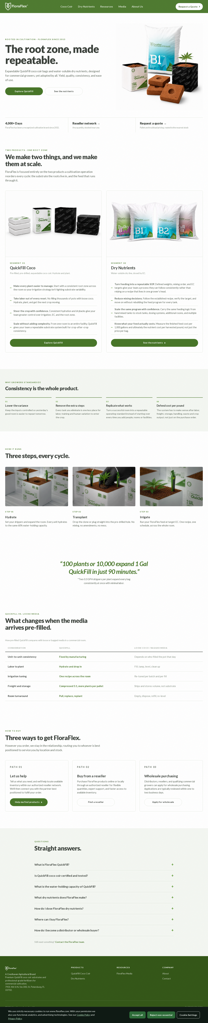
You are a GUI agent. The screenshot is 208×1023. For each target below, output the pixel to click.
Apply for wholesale (163, 802)
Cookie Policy (83, 1014)
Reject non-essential (161, 1015)
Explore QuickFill (24, 91)
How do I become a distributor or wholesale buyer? (66, 930)
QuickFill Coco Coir (80, 973)
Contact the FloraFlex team (69, 942)
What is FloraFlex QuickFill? (51, 864)
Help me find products (27, 802)
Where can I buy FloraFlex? (51, 919)
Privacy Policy (15, 1018)
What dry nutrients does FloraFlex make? (60, 897)
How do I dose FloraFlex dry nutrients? (59, 908)
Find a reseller (96, 802)
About (165, 973)
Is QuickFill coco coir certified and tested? (61, 875)
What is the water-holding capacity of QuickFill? (65, 886)
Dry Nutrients (78, 978)
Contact (166, 978)
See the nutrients (64, 91)
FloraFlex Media (124, 973)
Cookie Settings (188, 1015)
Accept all (137, 1015)
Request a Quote (188, 6)
